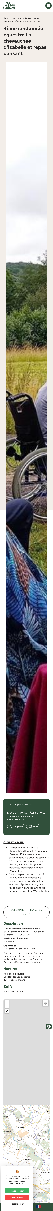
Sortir (6, 18)
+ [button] (7, 1002)
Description (18, 909)
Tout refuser (17, 1197)
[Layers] (45, 1003)
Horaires (36, 909)
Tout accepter (17, 1191)
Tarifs (26, 914)
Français (38, 1206)
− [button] (7, 1006)
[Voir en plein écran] (7, 1011)
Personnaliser (17, 1204)
